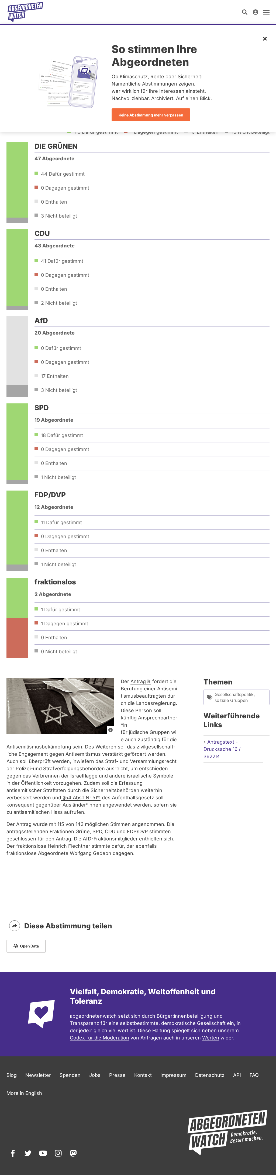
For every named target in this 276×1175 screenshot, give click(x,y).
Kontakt (143, 1075)
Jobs (95, 1075)
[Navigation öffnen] (266, 12)
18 (62, 435)
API (237, 1075)
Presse (117, 1075)
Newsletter (38, 1075)
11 (61, 522)
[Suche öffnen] (245, 12)
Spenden (70, 1075)
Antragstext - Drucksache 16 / (221, 749)
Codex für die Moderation (99, 1038)
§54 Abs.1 (78, 797)
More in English (24, 1093)
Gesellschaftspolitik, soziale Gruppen (235, 697)
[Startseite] (25, 12)
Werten (210, 1038)
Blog (11, 1075)
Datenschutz (210, 1075)
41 (62, 261)
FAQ (254, 1075)
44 (63, 174)
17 (55, 376)
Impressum (173, 1075)
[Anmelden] (255, 12)
